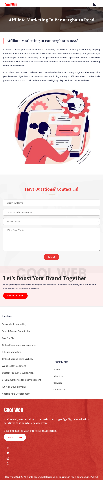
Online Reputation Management (19, 345)
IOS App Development (14, 386)
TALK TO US (14, 437)
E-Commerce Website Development (21, 379)
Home (57, 369)
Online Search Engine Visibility (17, 359)
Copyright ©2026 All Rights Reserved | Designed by (32, 477)
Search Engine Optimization (16, 331)
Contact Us (59, 389)
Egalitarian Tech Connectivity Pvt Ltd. (78, 477)
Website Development (14, 366)
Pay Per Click (9, 338)
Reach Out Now (15, 295)
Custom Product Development (18, 372)
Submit (51, 257)
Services (58, 383)
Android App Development (16, 393)
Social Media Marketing (14, 324)
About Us (58, 376)
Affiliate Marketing (11, 352)
